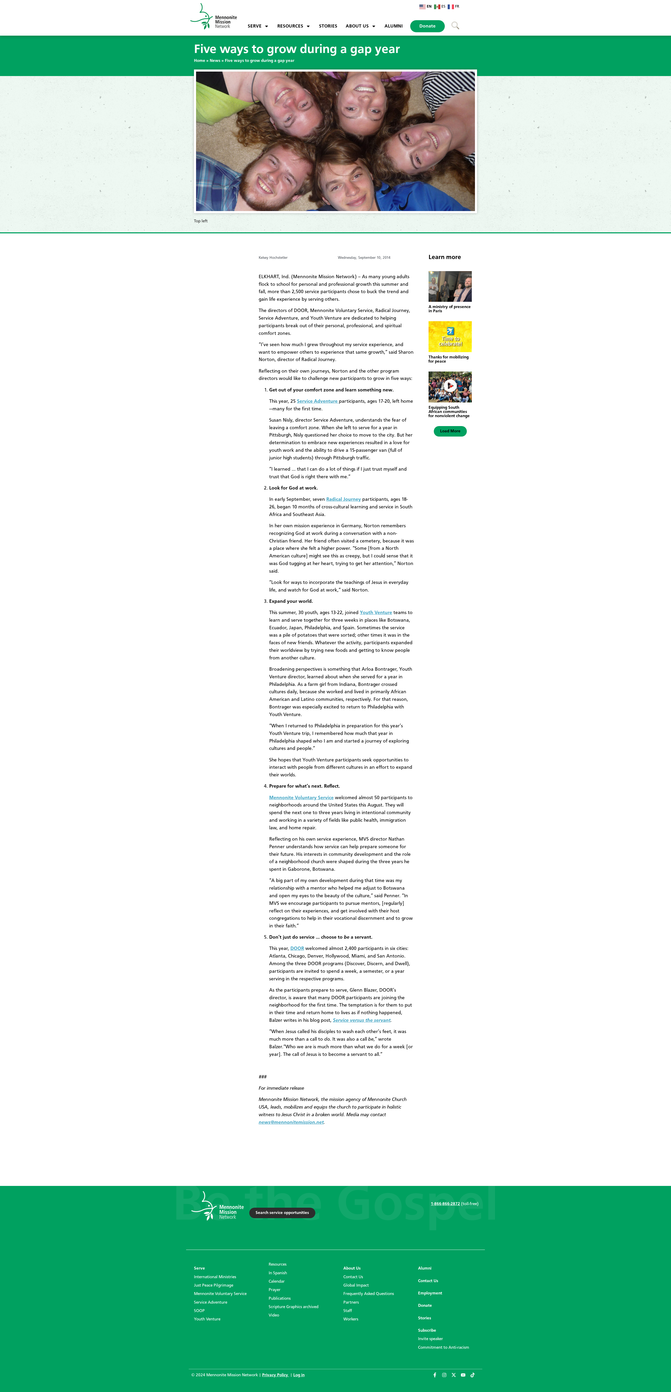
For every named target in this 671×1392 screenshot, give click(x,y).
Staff (347, 1311)
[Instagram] (446, 1377)
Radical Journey (343, 499)
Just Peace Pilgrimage (213, 1285)
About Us (357, 26)
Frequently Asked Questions (368, 1294)
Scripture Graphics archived (293, 1307)
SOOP (199, 1311)
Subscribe (427, 1331)
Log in (299, 1375)
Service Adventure (318, 401)
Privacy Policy (275, 1375)
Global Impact (356, 1285)
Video (274, 1315)
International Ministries (215, 1277)
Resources (290, 26)
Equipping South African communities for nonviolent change (449, 412)
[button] (450, 431)
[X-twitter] (456, 1377)
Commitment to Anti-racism (443, 1348)
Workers (350, 1319)
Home (199, 61)
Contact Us (353, 1277)
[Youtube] (465, 1377)
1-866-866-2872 (445, 1204)
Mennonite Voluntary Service (301, 798)
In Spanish (278, 1273)
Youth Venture (376, 612)
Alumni (394, 26)
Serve (255, 26)
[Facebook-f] (437, 1377)
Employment (430, 1293)
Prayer (274, 1290)
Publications (280, 1299)
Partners (351, 1302)
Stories (328, 26)
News (215, 61)
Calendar (277, 1282)
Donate (427, 26)
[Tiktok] (475, 1377)
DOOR (297, 948)
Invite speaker (430, 1339)
